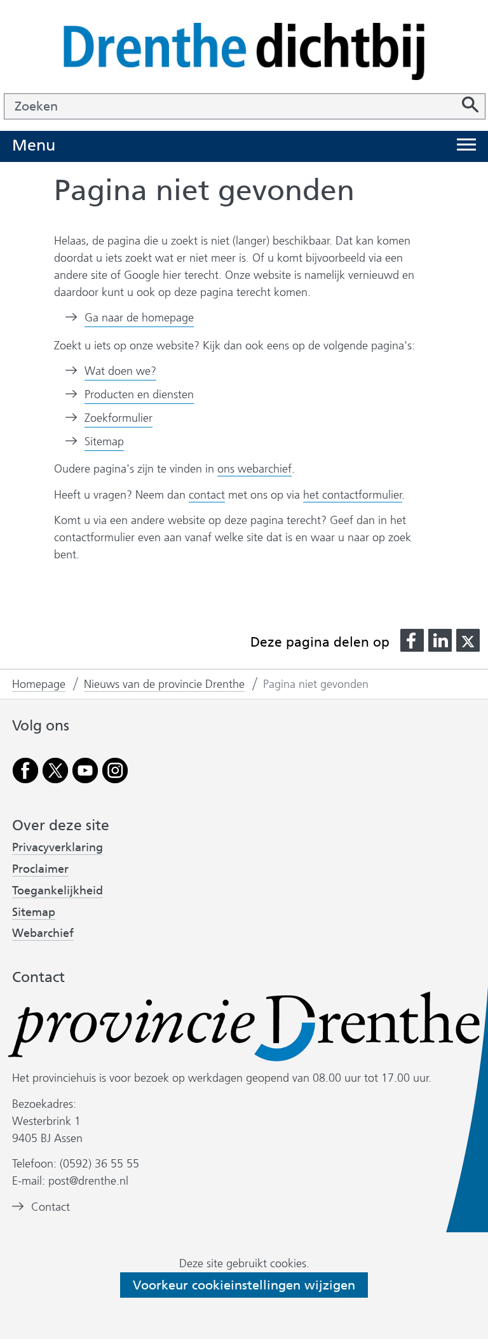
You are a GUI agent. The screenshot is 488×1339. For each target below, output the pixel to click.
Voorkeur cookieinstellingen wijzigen (244, 1285)
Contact (50, 1207)
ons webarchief (254, 469)
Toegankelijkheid (57, 891)
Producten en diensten (139, 394)
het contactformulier (352, 495)
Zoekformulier (118, 418)
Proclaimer (40, 869)
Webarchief (43, 933)
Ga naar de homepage (139, 318)
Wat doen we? (120, 371)
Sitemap (104, 441)
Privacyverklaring (57, 847)
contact (207, 495)
